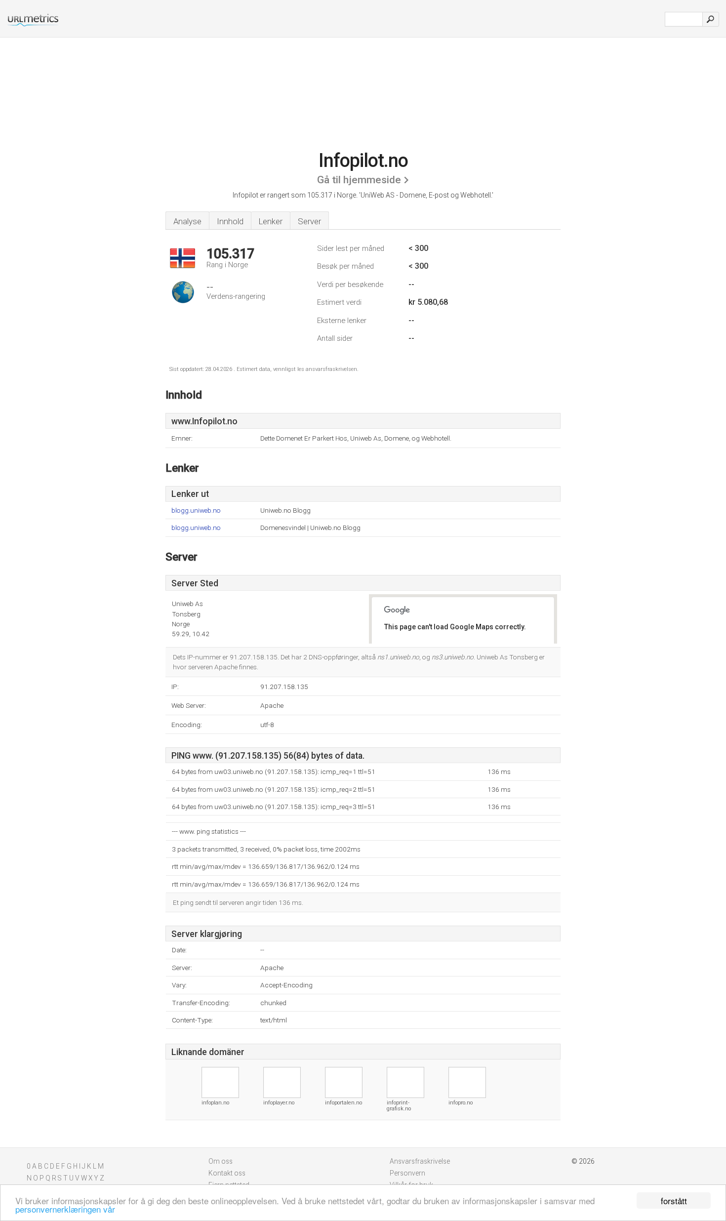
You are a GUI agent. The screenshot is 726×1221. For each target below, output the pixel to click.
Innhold (230, 221)
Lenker (270, 221)
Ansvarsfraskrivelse (420, 1161)
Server (309, 221)
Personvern (407, 1173)
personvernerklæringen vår (65, 1209)
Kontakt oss (226, 1173)
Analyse (187, 221)
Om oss (220, 1161)
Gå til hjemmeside (359, 180)
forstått (674, 1200)
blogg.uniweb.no (196, 510)
